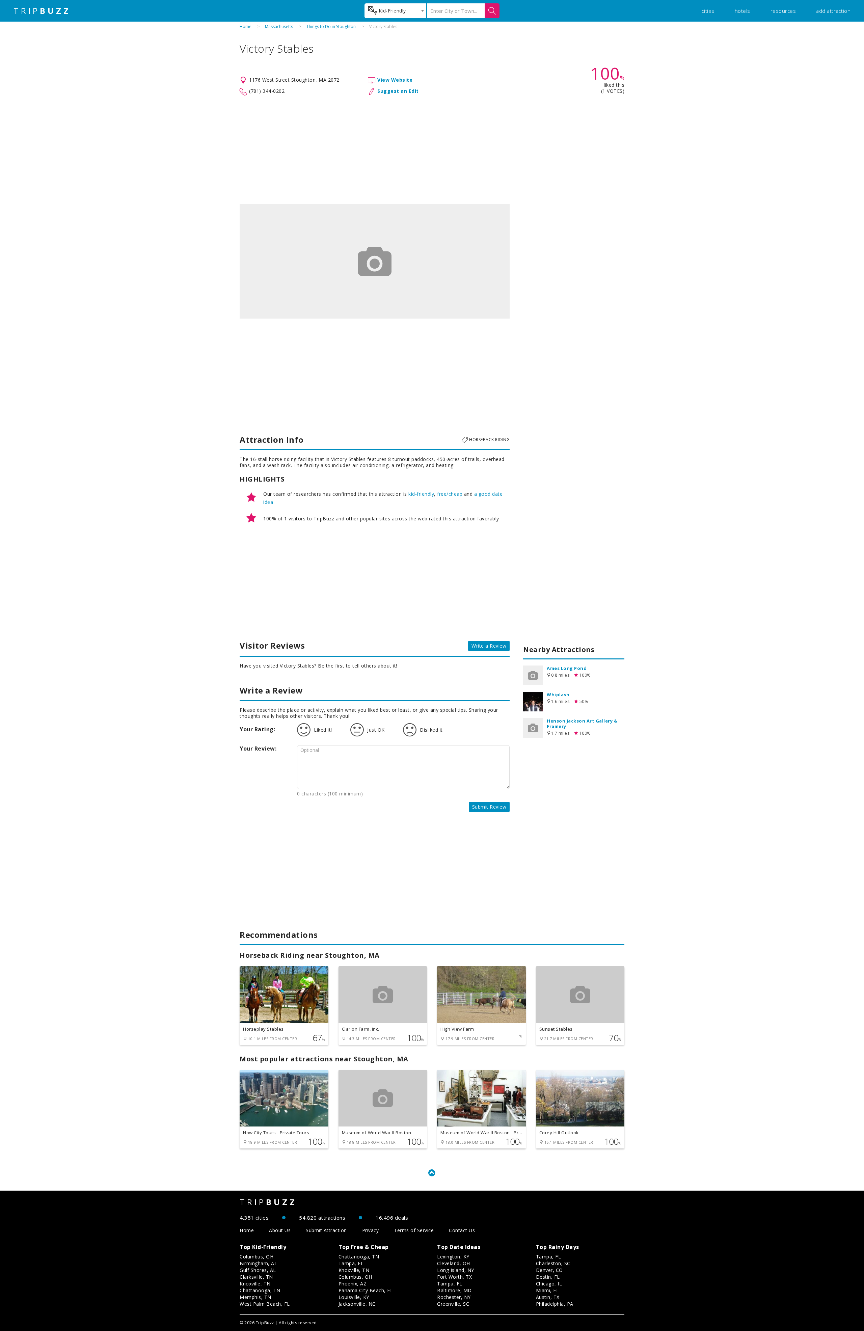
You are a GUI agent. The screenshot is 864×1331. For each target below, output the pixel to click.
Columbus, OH (256, 1256)
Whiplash (558, 694)
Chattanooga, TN (260, 1290)
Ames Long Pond (567, 668)
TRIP (42, 11)
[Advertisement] (432, 150)
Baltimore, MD (454, 1290)
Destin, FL (548, 1277)
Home (245, 26)
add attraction (833, 10)
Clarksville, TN (256, 1277)
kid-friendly (421, 494)
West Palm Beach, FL (265, 1304)
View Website (394, 80)
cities (708, 10)
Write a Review (488, 646)
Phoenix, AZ (353, 1283)
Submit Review (489, 807)
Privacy (370, 1230)
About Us (280, 1230)
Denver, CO (549, 1270)
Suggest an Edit (398, 91)
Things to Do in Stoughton (331, 26)
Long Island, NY (455, 1270)
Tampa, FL (351, 1263)
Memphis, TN (255, 1297)
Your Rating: (257, 729)
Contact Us (462, 1230)
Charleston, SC (553, 1263)
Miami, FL (547, 1290)
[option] (375, 261)
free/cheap (449, 494)
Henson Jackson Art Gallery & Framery (582, 723)
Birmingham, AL (258, 1263)
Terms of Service (414, 1230)
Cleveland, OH (453, 1263)
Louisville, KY (354, 1297)
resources (783, 10)
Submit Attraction (326, 1230)
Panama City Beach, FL (366, 1290)
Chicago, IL (549, 1283)
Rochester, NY (454, 1297)
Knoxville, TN (255, 1283)
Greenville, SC (453, 1304)
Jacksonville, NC (357, 1304)
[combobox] (395, 10)
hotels (742, 10)
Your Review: (258, 748)
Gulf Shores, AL (258, 1270)
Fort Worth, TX (454, 1277)
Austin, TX (548, 1297)
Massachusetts (279, 26)
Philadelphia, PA (554, 1304)
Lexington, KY (453, 1256)
